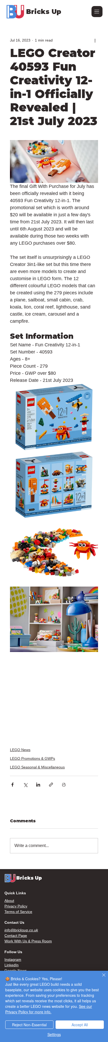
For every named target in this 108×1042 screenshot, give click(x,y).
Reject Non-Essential (29, 1024)
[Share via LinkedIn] (38, 784)
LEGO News (20, 750)
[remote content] (54, 696)
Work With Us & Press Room (28, 941)
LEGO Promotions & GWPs (32, 758)
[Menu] (96, 11)
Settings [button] (54, 1034)
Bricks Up (43, 12)
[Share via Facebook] (12, 784)
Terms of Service (18, 912)
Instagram (12, 959)
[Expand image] (54, 417)
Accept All (80, 1024)
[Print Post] (63, 784)
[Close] (100, 978)
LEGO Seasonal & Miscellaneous (37, 767)
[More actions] (95, 40)
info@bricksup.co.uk (21, 930)
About (9, 901)
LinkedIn (11, 965)
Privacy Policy (15, 906)
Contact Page (15, 935)
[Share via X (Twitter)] (25, 784)
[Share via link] (50, 784)
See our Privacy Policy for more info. (48, 1009)
